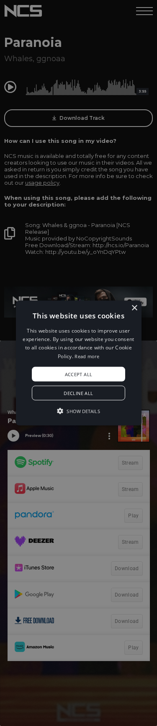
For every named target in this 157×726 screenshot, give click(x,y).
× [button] (134, 308)
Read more (87, 356)
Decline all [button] (78, 393)
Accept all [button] (79, 374)
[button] (79, 363)
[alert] (78, 363)
